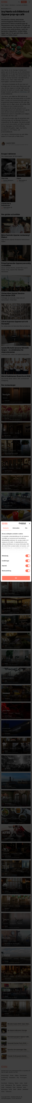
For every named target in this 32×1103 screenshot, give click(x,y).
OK (16, 578)
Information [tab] (16, 528)
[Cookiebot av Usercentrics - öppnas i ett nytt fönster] (19, 524)
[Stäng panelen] (29, 523)
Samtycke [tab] (6, 528)
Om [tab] (26, 528)
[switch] (27, 561)
